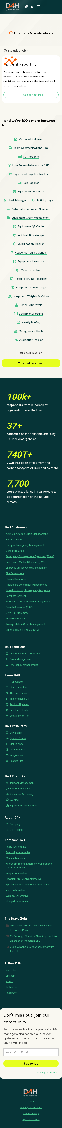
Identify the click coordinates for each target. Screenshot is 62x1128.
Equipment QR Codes (31, 226)
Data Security (17, 749)
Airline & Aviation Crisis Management (27, 533)
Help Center (16, 681)
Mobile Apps (17, 743)
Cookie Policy (31, 1113)
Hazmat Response (16, 579)
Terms (31, 1101)
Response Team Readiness (25, 653)
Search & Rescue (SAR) (19, 607)
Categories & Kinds (31, 331)
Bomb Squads (14, 539)
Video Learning (18, 687)
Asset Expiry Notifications (31, 279)
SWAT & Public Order (17, 612)
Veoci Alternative (15, 890)
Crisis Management (21, 659)
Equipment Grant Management (31, 217)
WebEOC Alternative (17, 895)
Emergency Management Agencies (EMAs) (30, 556)
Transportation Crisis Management (25, 624)
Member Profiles (31, 270)
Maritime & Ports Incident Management (28, 601)
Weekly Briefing (31, 322)
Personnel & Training (21, 794)
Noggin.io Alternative (17, 901)
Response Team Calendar (31, 252)
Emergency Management (24, 664)
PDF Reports (31, 156)
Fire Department (15, 573)
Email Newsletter (19, 715)
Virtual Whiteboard (31, 139)
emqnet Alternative (16, 873)
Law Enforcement (16, 596)
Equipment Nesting (31, 313)
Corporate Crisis (15, 550)
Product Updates (19, 704)
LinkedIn (10, 975)
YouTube (11, 970)
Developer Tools (19, 710)
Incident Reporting (20, 788)
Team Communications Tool (30, 148)
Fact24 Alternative (16, 846)
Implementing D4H (20, 698)
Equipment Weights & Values (31, 296)
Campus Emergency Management (25, 545)
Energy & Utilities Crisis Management (26, 567)
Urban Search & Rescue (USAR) (23, 629)
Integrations (16, 755)
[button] (29, 7)
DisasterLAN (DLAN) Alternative (24, 878)
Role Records (31, 183)
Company (15, 824)
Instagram (11, 987)
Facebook (11, 992)
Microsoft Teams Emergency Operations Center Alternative (29, 865)
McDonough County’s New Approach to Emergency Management (33, 938)
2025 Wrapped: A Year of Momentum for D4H (32, 949)
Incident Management (22, 783)
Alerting (14, 799)
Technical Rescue (16, 618)
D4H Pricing (16, 829)
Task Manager (17, 200)
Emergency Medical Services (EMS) (25, 562)
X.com (9, 981)
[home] (12, 7)
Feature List (16, 760)
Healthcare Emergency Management (26, 584)
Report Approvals (31, 305)
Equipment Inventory (31, 261)
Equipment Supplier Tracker (31, 174)
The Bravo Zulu (18, 693)
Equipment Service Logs (31, 287)
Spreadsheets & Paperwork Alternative (27, 884)
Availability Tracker (31, 340)
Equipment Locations (31, 191)
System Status (18, 738)
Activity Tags (45, 200)
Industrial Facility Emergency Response (28, 590)
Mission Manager (15, 858)
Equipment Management (23, 805)
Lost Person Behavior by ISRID (31, 165)
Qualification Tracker (31, 244)
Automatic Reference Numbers (31, 209)
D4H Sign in (16, 732)
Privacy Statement (48, 1072)
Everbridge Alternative (18, 852)
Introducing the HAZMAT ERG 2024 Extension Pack (31, 928)
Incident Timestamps (31, 235)
